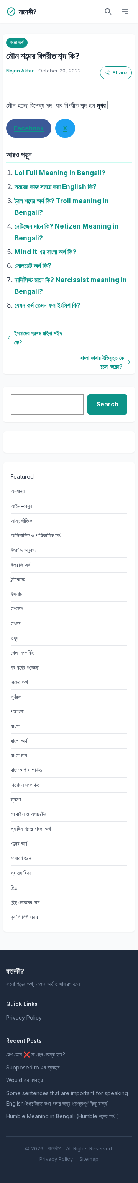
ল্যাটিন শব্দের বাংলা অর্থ (31, 828)
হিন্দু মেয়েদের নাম (25, 902)
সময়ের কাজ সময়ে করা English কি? (56, 187)
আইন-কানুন (21, 506)
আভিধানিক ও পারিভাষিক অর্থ (36, 535)
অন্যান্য (18, 491)
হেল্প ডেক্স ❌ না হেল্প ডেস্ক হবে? (35, 1054)
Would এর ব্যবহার (24, 1080)
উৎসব (16, 623)
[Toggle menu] (125, 11)
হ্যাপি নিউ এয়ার (25, 916)
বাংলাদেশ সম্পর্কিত (26, 770)
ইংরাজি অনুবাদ (23, 549)
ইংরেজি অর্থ (21, 564)
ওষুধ (14, 638)
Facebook (29, 128)
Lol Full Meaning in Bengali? (60, 173)
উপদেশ (17, 608)
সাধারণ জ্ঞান (21, 858)
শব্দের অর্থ (19, 843)
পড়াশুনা (17, 711)
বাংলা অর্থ (16, 42)
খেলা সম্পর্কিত (23, 652)
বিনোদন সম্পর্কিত (25, 785)
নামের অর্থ (19, 682)
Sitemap (89, 1159)
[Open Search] (108, 11)
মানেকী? (54, 1148)
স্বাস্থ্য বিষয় (21, 872)
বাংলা (15, 726)
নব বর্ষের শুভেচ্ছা (25, 667)
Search (107, 404)
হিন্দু (14, 887)
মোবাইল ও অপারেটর (28, 814)
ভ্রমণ (16, 799)
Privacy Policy (24, 1017)
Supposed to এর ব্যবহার (33, 1067)
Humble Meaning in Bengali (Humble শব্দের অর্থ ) (62, 1116)
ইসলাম (16, 594)
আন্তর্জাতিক (21, 520)
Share (119, 73)
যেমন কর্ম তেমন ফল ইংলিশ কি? (48, 305)
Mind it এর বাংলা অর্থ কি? (45, 252)
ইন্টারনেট (18, 579)
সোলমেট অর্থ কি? (33, 266)
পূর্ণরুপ (16, 696)
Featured (22, 476)
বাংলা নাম (19, 755)
